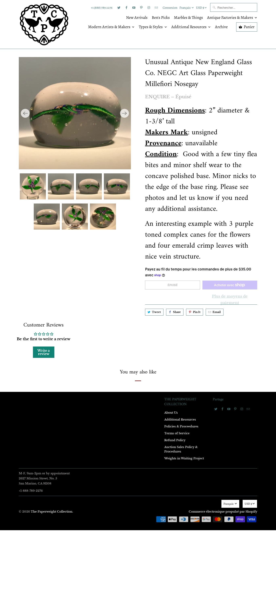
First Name (87, 264)
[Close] (196, 213)
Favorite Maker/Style (93, 334)
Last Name (86, 288)
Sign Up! (138, 379)
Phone (84, 311)
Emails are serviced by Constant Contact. (113, 367)
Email (83, 241)
